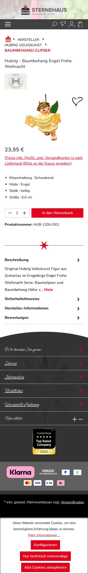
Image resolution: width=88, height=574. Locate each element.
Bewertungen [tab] (16, 317)
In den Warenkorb (57, 213)
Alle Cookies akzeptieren (45, 567)
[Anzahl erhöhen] (25, 213)
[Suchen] (54, 24)
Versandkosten (72, 502)
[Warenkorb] (80, 24)
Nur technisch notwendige (45, 556)
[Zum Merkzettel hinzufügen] (77, 102)
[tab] (43, 275)
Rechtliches (14, 390)
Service (11, 363)
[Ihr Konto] (72, 24)
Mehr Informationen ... (44, 535)
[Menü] (8, 24)
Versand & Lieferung (22, 404)
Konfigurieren (45, 544)
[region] (44, 117)
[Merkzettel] (63, 24)
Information (14, 377)
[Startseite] (7, 39)
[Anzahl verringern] (10, 213)
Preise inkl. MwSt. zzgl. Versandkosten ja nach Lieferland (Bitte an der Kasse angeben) (44, 160)
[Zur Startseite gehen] (44, 9)
